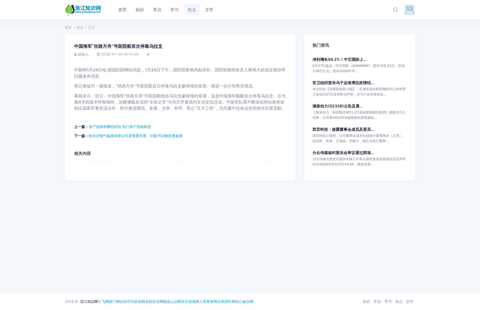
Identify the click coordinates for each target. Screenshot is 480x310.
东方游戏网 (190, 301)
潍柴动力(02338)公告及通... (337, 106)
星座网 (139, 301)
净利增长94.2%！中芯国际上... (339, 59)
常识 (377, 301)
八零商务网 (208, 301)
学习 (388, 301)
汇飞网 (103, 301)
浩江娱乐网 (244, 301)
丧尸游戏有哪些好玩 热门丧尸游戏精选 (120, 126)
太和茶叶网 (226, 301)
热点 (80, 27)
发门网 (114, 301)
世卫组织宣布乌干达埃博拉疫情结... (343, 82)
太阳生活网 (154, 301)
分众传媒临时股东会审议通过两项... (343, 152)
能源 (166, 301)
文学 (409, 301)
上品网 (175, 301)
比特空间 (127, 301)
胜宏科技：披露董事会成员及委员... (343, 129)
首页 (68, 27)
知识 (366, 301)
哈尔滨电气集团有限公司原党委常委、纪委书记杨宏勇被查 (135, 135)
